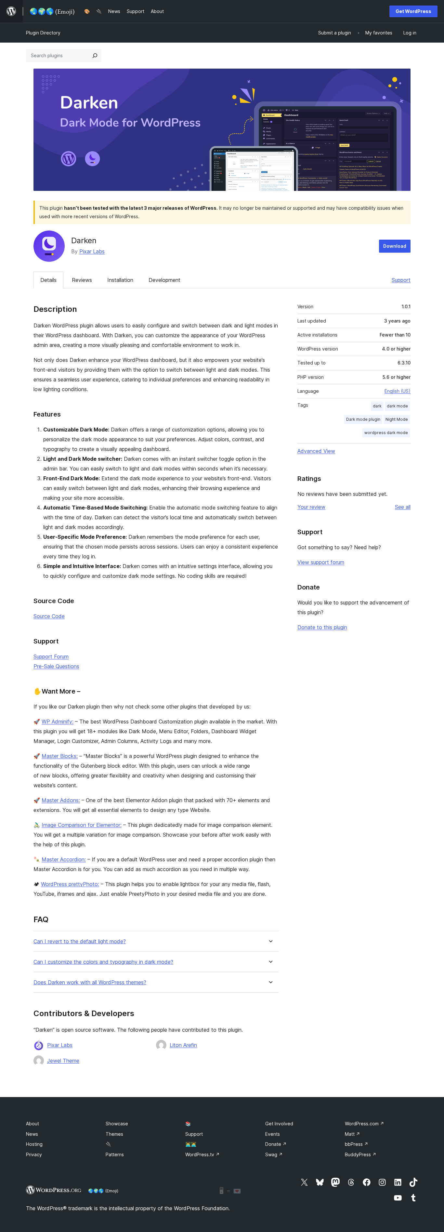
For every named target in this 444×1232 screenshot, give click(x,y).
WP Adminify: (57, 721)
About (32, 1123)
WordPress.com (364, 1123)
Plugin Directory (43, 32)
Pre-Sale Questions (56, 666)
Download (394, 246)
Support (401, 280)
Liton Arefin (183, 1045)
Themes (114, 1134)
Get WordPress (413, 11)
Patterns (115, 1154)
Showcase (117, 1123)
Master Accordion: (64, 859)
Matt (352, 1134)
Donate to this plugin (322, 627)
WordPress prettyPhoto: (70, 884)
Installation (120, 280)
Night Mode (396, 419)
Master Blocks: (60, 756)
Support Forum (51, 656)
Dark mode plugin (363, 419)
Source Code (49, 616)
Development (164, 280)
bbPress (356, 1144)
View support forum (320, 562)
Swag (274, 1154)
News (32, 1134)
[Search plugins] (94, 55)
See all (403, 507)
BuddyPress (360, 1154)
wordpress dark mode (386, 432)
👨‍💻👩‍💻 (190, 1144)
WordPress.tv (202, 1154)
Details (48, 280)
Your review (311, 507)
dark (377, 406)
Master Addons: (61, 800)
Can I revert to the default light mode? (79, 941)
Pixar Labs (92, 251)
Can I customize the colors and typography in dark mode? (103, 962)
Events (272, 1134)
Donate (276, 1144)
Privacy (34, 1154)
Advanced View (316, 451)
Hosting (34, 1144)
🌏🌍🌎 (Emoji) (103, 1190)
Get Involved (279, 1123)
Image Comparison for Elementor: (82, 825)
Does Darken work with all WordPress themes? (89, 982)
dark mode (397, 406)
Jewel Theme (63, 1060)
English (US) (398, 391)
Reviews (82, 280)
